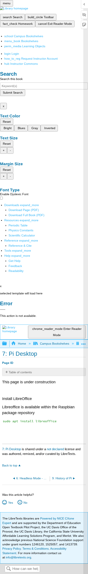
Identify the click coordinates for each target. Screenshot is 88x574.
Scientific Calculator (22, 235)
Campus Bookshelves (54, 343)
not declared (56, 449)
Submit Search (13, 92)
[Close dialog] (2, 309)
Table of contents (20, 372)
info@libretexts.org (18, 557)
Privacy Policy (11, 548)
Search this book (11, 79)
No (25, 502)
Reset (7, 121)
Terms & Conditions (35, 548)
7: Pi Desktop (11, 449)
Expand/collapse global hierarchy (7, 343)
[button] (15, 266)
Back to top (9, 465)
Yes (10, 502)
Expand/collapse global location (83, 342)
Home (22, 343)
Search (8, 569)
